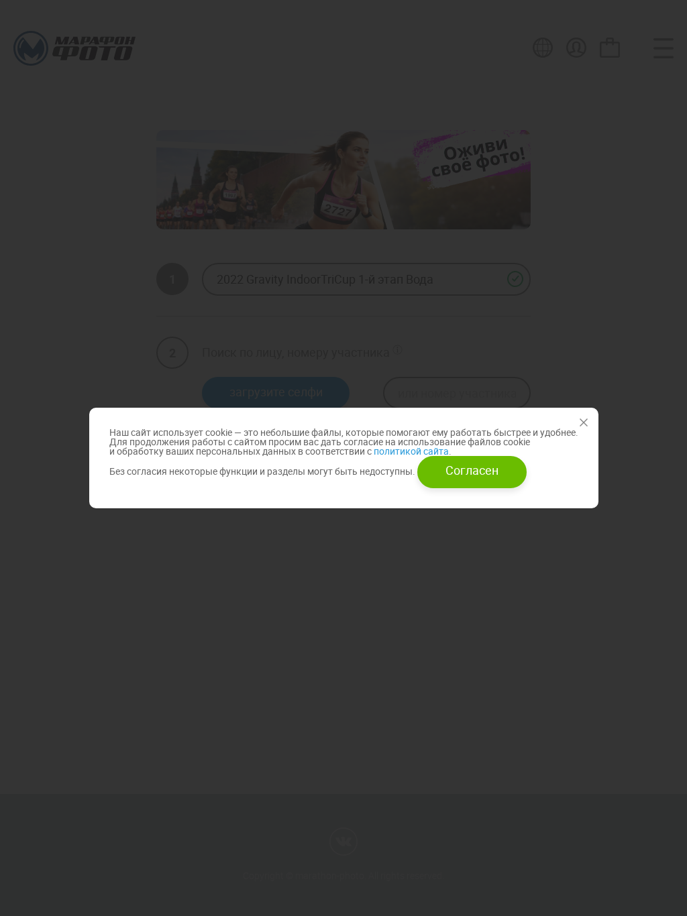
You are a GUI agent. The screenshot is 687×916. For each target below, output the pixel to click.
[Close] (583, 422)
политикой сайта (410, 451)
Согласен (471, 470)
